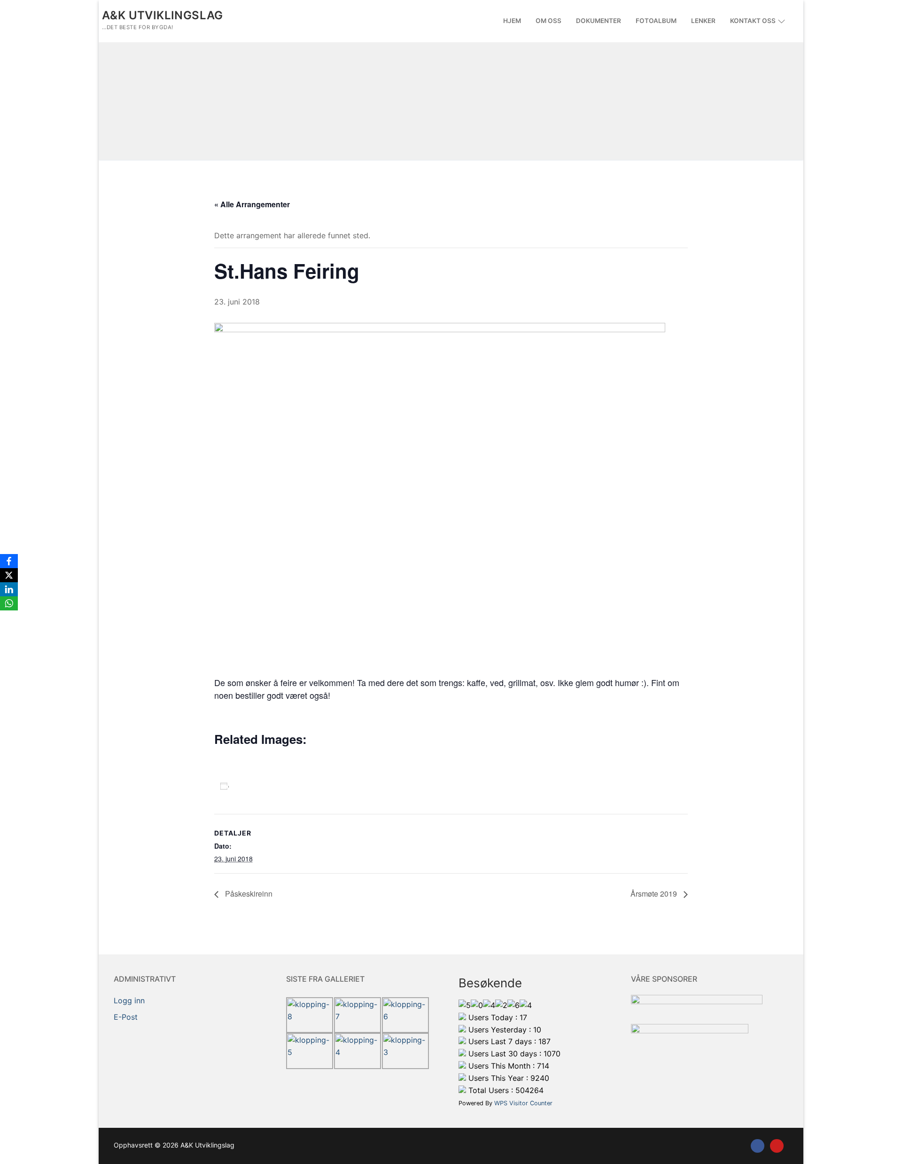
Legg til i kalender (272, 785)
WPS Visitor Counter (523, 1103)
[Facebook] (757, 1146)
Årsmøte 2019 (654, 893)
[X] (9, 575)
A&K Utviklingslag (162, 15)
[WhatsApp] (9, 603)
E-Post (126, 1017)
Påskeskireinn (247, 893)
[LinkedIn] (9, 589)
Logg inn (129, 1000)
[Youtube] (777, 1146)
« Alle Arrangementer (252, 204)
